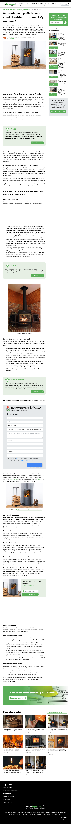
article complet (14, 479)
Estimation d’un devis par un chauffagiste (28, 510)
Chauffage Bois (26, 9)
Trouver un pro (16, 698)
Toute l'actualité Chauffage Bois (56, 712)
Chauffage (39, 6)
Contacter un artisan (58, 111)
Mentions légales (7, 787)
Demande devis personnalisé (11, 798)
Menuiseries (31, 6)
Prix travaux (6, 9)
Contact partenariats (8, 796)
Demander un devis (37, 142)
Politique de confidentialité (10, 790)
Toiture (47, 3)
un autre (39, 479)
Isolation (53, 3)
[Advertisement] (24, 79)
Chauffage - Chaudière (16, 9)
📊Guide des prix (24, 3)
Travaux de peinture (37, 3)
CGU (4, 789)
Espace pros (6, 799)
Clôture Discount (7, 802)
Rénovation (22, 6)
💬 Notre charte (48, 6)
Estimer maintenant (30, 594)
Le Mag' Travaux (63, 819)
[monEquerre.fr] (9, 4)
